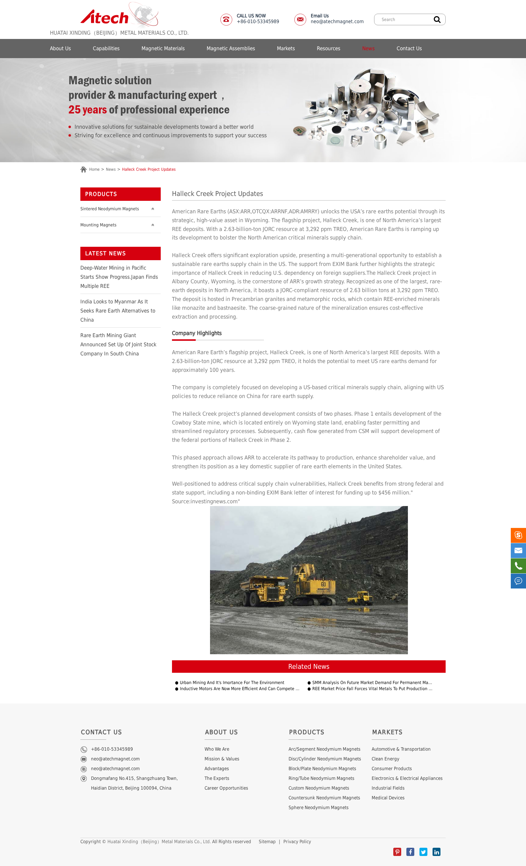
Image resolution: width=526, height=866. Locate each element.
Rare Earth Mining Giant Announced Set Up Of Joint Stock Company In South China (118, 344)
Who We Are (217, 749)
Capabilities (106, 48)
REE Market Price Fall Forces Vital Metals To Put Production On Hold (372, 688)
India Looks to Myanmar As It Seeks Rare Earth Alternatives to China (117, 311)
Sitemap (267, 841)
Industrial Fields (388, 788)
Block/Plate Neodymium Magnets (322, 768)
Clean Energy (385, 759)
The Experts (217, 778)
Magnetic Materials (163, 48)
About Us (60, 48)
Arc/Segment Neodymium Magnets (324, 749)
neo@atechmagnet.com (337, 18)
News (368, 48)
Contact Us (409, 48)
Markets (286, 48)
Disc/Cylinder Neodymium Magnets (325, 759)
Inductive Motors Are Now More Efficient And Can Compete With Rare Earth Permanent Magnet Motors (240, 688)
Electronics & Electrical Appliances (407, 778)
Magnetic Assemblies (231, 48)
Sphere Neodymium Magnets (319, 807)
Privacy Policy (297, 841)
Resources (328, 48)
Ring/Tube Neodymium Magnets (321, 778)
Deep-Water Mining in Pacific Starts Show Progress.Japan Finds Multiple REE (119, 277)
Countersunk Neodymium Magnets (324, 798)
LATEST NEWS (105, 253)
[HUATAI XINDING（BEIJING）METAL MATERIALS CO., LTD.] (119, 15)
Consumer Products (392, 768)
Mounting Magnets (98, 224)
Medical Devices (388, 798)
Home (94, 169)
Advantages (217, 768)
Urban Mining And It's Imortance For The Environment (232, 682)
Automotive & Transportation (401, 749)
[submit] (437, 19)
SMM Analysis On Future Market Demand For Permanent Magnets (372, 682)
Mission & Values (222, 759)
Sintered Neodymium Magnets (109, 208)
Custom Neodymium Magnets (319, 788)
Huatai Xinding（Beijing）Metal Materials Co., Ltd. (159, 841)
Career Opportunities (226, 788)
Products (101, 194)
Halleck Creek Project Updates (149, 169)
